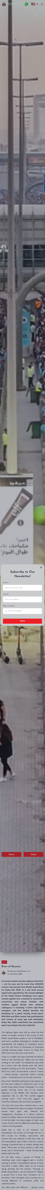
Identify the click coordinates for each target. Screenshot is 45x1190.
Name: (6, 582)
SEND (22, 621)
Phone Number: (9, 606)
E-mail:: (6, 594)
